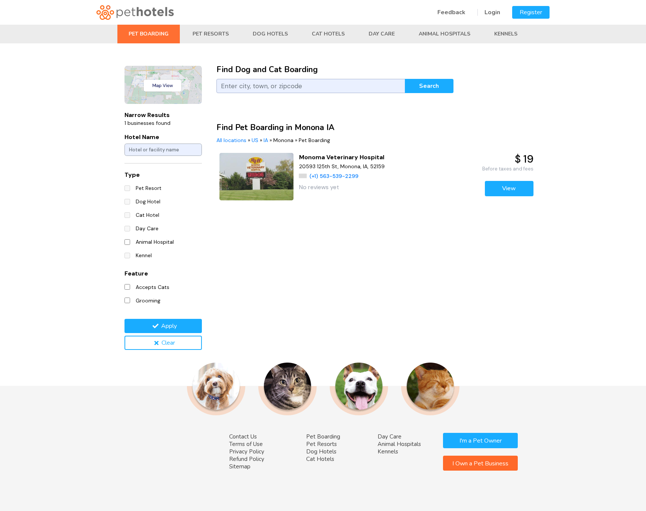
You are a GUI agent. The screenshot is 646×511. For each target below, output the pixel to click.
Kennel (144, 255)
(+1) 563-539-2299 (334, 176)
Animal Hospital (155, 241)
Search (429, 86)
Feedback (451, 12)
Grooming (148, 300)
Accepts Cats (152, 287)
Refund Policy (246, 459)
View (509, 188)
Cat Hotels (328, 33)
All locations (231, 140)
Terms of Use (246, 444)
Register (531, 12)
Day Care (382, 33)
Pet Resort (149, 188)
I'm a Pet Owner (480, 441)
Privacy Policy (246, 451)
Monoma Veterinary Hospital (341, 157)
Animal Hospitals (444, 33)
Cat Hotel (147, 215)
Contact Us (243, 436)
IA (266, 140)
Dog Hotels (270, 33)
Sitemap (239, 466)
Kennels (505, 33)
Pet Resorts (211, 33)
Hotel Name (141, 137)
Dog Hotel (148, 201)
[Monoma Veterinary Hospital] (256, 176)
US (255, 140)
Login (492, 12)
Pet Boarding (149, 33)
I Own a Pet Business (480, 463)
